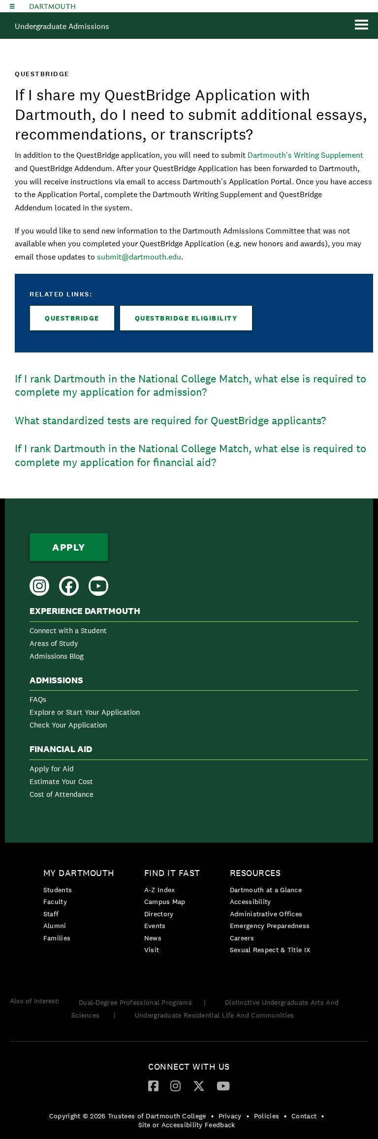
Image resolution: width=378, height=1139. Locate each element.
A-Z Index (159, 889)
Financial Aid (61, 749)
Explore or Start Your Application (85, 712)
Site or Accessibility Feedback (186, 1124)
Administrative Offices (266, 913)
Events (155, 925)
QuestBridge (72, 318)
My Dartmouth (79, 872)
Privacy (230, 1115)
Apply (69, 547)
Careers (242, 938)
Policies (266, 1115)
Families (56, 938)
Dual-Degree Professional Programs (135, 1002)
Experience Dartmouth (85, 611)
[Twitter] (199, 1085)
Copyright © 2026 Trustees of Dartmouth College (127, 1115)
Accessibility (250, 901)
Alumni (54, 925)
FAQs (38, 699)
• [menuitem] (212, 1115)
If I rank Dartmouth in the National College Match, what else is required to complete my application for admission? (190, 385)
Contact (303, 1115)
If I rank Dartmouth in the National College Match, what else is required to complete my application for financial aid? (190, 455)
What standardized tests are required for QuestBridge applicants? (170, 420)
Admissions (56, 680)
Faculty (55, 901)
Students (57, 889)
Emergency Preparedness (270, 925)
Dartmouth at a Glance (266, 889)
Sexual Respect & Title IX (270, 949)
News (152, 938)
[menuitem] (194, 635)
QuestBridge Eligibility (186, 318)
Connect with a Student (68, 630)
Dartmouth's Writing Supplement (305, 155)
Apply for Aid (52, 768)
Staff (51, 913)
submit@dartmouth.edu (139, 257)
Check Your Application (68, 725)
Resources (255, 872)
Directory (159, 913)
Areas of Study (54, 643)
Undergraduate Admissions (62, 26)
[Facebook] (153, 1085)
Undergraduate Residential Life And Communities (214, 1015)
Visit (151, 949)
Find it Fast (172, 872)
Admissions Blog (57, 656)
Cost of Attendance (62, 794)
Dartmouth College (52, 6)
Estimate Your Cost (61, 781)
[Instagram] (175, 1085)
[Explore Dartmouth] (12, 6)
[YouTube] (223, 1085)
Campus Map (165, 901)
